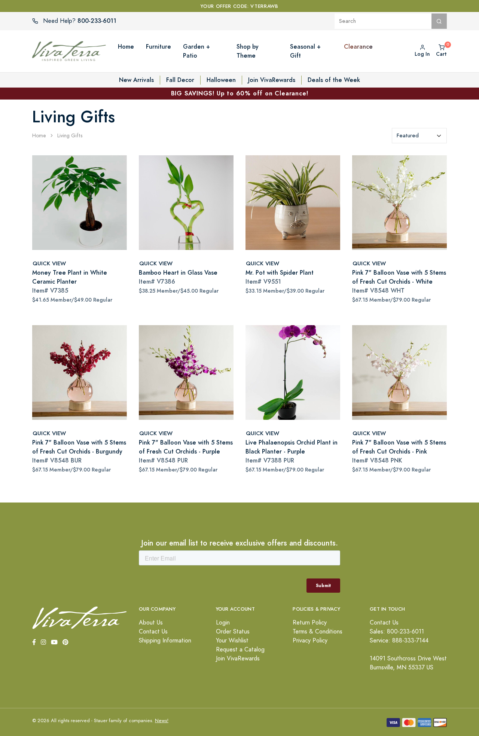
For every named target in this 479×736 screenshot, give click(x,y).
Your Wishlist (232, 640)
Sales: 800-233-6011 (397, 631)
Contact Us (153, 631)
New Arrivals (136, 80)
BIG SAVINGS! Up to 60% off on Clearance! (239, 93)
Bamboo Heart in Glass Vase (178, 272)
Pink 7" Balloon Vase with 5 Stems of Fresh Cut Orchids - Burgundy (79, 447)
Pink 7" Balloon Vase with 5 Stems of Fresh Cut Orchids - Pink (399, 447)
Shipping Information (165, 640)
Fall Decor (180, 80)
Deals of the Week (334, 80)
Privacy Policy (310, 640)
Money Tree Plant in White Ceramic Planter (69, 277)
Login (223, 623)
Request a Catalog (240, 649)
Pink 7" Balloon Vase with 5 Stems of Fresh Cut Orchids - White (399, 277)
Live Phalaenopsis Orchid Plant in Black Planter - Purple (291, 447)
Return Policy (310, 623)
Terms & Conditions (317, 631)
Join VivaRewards (271, 80)
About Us (151, 623)
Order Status (233, 631)
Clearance (358, 46)
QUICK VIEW (49, 263)
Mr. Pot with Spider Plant (279, 272)
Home (39, 135)
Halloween (221, 80)
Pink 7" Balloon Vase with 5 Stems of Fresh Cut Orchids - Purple (186, 447)
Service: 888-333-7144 (399, 640)
